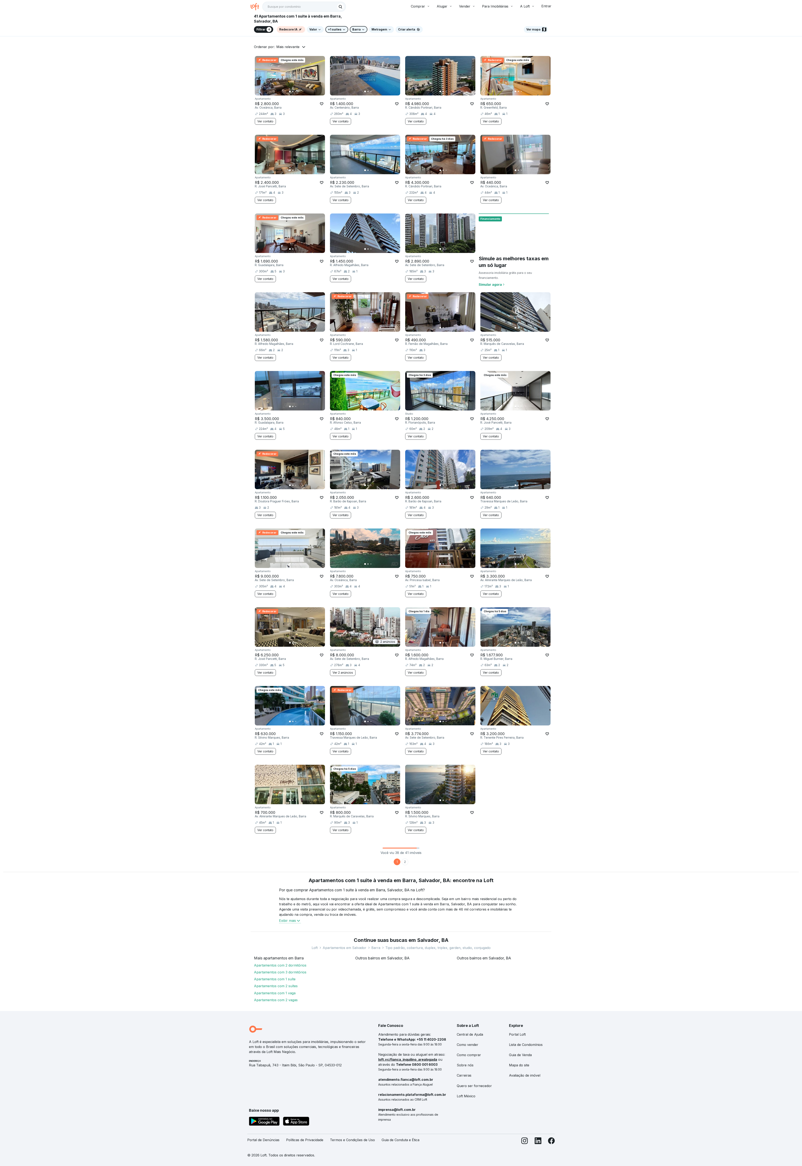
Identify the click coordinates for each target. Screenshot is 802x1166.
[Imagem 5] (301, 91)
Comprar (418, 6)
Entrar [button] (546, 6)
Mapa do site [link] (519, 1065)
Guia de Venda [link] (520, 1055)
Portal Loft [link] (517, 1034)
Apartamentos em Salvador (344, 948)
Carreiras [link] (464, 1075)
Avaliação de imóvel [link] (524, 1075)
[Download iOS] (296, 1122)
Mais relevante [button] (287, 47)
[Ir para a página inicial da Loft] (256, 7)
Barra (375, 948)
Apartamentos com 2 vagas (276, 1000)
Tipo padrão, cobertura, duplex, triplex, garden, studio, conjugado (438, 948)
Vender (464, 6)
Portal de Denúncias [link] (263, 1140)
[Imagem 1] (290, 91)
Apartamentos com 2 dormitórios (280, 965)
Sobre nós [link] (465, 1065)
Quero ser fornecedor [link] (474, 1086)
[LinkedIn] (538, 1141)
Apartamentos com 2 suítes (276, 986)
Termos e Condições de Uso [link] (352, 1140)
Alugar (442, 6)
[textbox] (304, 7)
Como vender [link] (467, 1045)
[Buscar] (340, 6)
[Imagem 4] (298, 91)
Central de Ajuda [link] (470, 1034)
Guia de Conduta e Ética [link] (400, 1140)
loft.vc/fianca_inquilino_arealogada (407, 1059)
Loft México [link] (466, 1096)
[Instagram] (524, 1141)
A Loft (525, 6)
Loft (315, 948)
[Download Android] (264, 1122)
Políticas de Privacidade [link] (304, 1140)
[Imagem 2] (292, 91)
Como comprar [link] (469, 1055)
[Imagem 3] (295, 91)
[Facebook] (551, 1141)
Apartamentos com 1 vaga (275, 993)
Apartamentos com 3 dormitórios (280, 972)
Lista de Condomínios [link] (526, 1045)
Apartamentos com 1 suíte (275, 979)
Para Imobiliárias (495, 6)
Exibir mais (287, 920)
